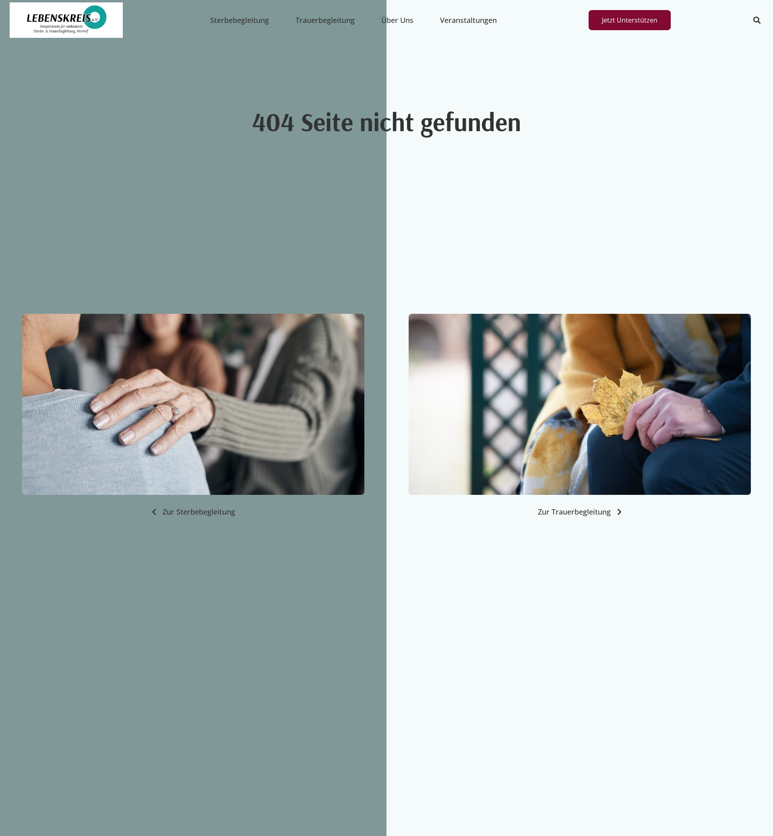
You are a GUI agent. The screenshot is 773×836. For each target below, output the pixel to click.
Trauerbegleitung (325, 20)
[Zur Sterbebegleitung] (193, 404)
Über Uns (397, 20)
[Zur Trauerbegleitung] (580, 404)
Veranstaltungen (468, 20)
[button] (756, 20)
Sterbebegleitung (239, 20)
